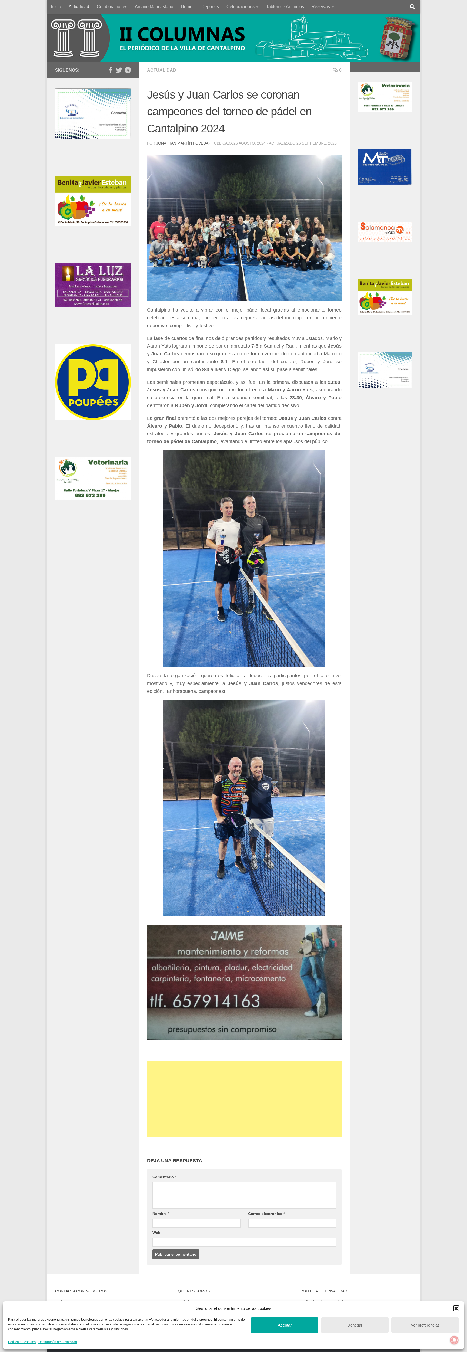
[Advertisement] (244, 1099)
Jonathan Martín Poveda (182, 143)
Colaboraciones (112, 6)
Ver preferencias (425, 1325)
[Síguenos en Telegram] (127, 70)
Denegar (354, 1325)
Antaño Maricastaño (154, 6)
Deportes (210, 6)
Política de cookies (22, 1342)
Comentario (164, 1177)
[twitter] (119, 70)
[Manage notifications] (454, 1340)
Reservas (321, 6)
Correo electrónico (266, 1214)
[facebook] (110, 70)
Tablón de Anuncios (285, 6)
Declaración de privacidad (57, 1342)
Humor (187, 6)
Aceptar (285, 1325)
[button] (456, 1308)
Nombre (160, 1214)
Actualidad (79, 6)
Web (156, 1232)
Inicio (56, 6)
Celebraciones (240, 6)
